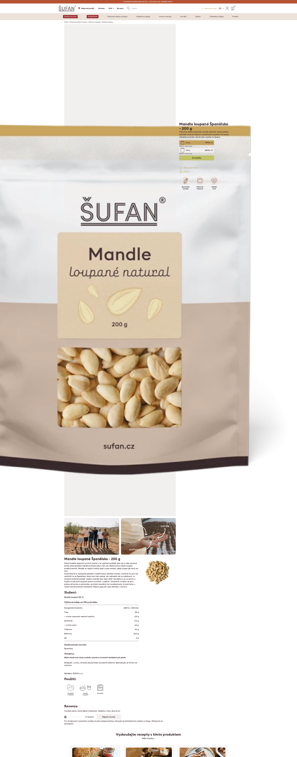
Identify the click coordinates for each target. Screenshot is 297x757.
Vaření (197, 16)
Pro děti (183, 16)
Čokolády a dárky (216, 16)
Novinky (101, 8)
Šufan (66, 22)
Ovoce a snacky (165, 16)
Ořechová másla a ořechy (117, 16)
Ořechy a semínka (95, 22)
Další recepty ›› (148, 738)
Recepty (120, 8)
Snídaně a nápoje (143, 16)
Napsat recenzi (108, 717)
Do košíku (196, 158)
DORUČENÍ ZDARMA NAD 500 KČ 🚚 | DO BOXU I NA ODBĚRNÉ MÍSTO (148, 2)
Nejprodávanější (87, 8)
